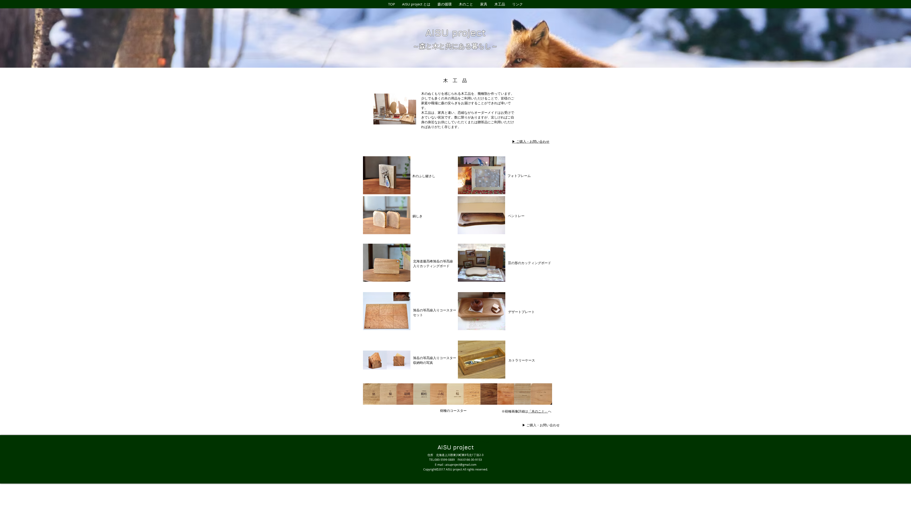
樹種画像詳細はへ (530, 411)
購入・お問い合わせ (541, 425)
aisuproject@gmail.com (460, 464)
